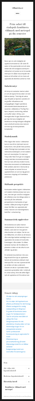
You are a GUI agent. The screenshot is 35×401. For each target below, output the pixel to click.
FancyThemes (27, 396)
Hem (5, 363)
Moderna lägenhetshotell (14, 376)
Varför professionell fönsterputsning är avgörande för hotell (17, 334)
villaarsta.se (17, 8)
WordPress (19, 396)
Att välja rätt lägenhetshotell (10, 369)
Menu (17, 13)
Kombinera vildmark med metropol (15, 388)
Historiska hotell (10, 382)
